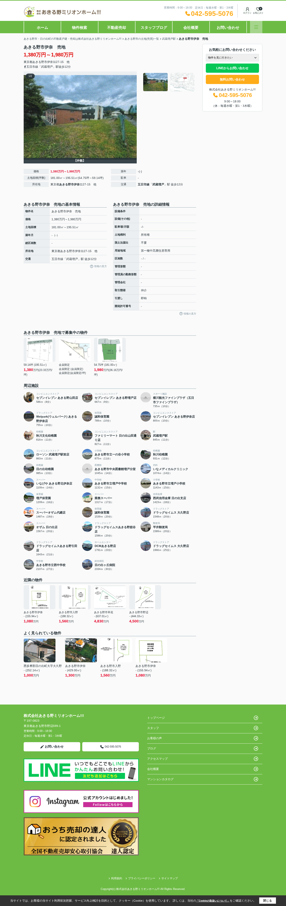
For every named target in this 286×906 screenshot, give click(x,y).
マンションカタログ (160, 779)
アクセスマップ (157, 758)
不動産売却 (116, 27)
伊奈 (50, 62)
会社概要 (190, 27)
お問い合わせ (228, 27)
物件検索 (79, 27)
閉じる (267, 900)
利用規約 (116, 878)
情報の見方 (100, 266)
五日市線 (143, 184)
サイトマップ (169, 878)
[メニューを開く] (256, 27)
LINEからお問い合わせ (232, 68)
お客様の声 (154, 738)
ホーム (42, 27)
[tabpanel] (169, 82)
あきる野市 (39, 62)
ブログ (151, 748)
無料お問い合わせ (232, 79)
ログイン (247, 13)
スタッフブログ (154, 27)
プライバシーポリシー (141, 878)
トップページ (156, 717)
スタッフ (153, 728)
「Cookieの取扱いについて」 (213, 900)
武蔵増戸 (158, 184)
